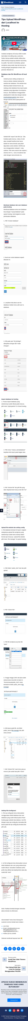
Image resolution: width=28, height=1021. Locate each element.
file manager (15, 730)
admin (7, 30)
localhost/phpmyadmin (10, 97)
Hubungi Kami (14, 1000)
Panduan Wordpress (9, 7)
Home (2, 7)
